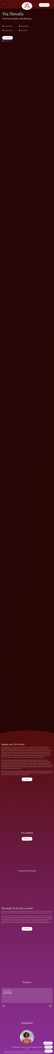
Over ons (27, 779)
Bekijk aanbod (27, 838)
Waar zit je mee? (7, 37)
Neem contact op (44, 4)
